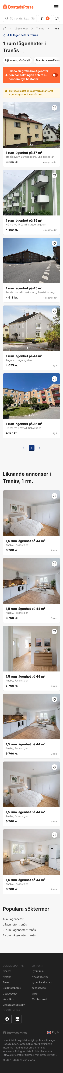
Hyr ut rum (37, 970)
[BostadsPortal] (18, 6)
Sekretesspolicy (12, 987)
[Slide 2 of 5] (29, 348)
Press (6, 982)
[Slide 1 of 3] (29, 212)
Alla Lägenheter (13, 919)
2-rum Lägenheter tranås (19, 935)
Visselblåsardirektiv (14, 1004)
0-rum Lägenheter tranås (19, 930)
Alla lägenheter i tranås (22, 35)
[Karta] (56, 18)
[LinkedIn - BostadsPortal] (17, 1019)
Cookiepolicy (10, 993)
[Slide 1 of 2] (30, 144)
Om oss (7, 970)
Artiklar (7, 976)
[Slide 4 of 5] (34, 348)
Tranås (40, 28)
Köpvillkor (8, 999)
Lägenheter (21, 28)
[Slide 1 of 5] (27, 348)
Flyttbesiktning (39, 976)
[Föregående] (24, 448)
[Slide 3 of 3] (34, 212)
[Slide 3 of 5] (31, 348)
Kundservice (38, 987)
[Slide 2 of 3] (31, 212)
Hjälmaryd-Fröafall (17, 60)
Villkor (34, 993)
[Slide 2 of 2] (32, 144)
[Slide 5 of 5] (36, 348)
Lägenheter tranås (15, 924)
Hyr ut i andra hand (42, 982)
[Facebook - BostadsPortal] (7, 1019)
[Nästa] (39, 448)
